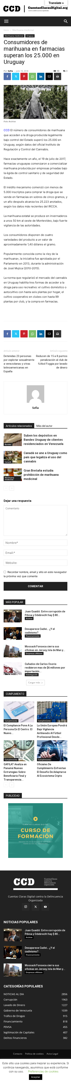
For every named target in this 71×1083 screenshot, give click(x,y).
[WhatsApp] (32, 76)
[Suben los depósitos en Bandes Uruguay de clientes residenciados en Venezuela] (13, 439)
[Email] (49, 76)
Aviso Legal (52, 1053)
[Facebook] (7, 76)
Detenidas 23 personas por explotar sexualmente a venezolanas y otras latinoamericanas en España (19, 363)
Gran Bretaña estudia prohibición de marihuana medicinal (41, 475)
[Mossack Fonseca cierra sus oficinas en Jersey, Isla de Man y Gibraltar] (13, 651)
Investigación (32, 674)
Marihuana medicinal (23, 30)
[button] (6, 21)
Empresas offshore (34, 653)
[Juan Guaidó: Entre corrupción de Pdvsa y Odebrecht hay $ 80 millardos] (13, 616)
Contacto (17, 1053)
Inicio (6, 30)
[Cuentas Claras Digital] (35, 8)
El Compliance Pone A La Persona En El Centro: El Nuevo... (18, 729)
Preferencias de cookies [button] (43, 1071)
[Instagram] (25, 906)
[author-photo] (35, 402)
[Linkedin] (40, 76)
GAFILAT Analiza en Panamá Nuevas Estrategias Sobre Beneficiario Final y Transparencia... (15, 772)
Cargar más (34, 682)
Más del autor (44, 425)
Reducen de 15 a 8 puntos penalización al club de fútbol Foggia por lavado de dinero (51, 361)
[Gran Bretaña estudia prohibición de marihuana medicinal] (13, 474)
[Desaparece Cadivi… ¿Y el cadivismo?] (13, 633)
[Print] (57, 76)
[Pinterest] (24, 76)
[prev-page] (6, 488)
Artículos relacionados (19, 425)
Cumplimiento (11, 720)
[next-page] (11, 488)
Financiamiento (33, 636)
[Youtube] (45, 907)
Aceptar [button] (35, 1077)
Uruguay (29, 35)
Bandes (8, 444)
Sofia (10, 71)
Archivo (29, 618)
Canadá (8, 462)
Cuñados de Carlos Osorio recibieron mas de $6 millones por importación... (45, 668)
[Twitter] (15, 76)
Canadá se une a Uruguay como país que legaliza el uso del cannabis (45, 457)
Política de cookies (34, 1053)
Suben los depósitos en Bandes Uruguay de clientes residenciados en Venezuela (43, 440)
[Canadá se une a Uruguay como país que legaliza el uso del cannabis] (13, 457)
